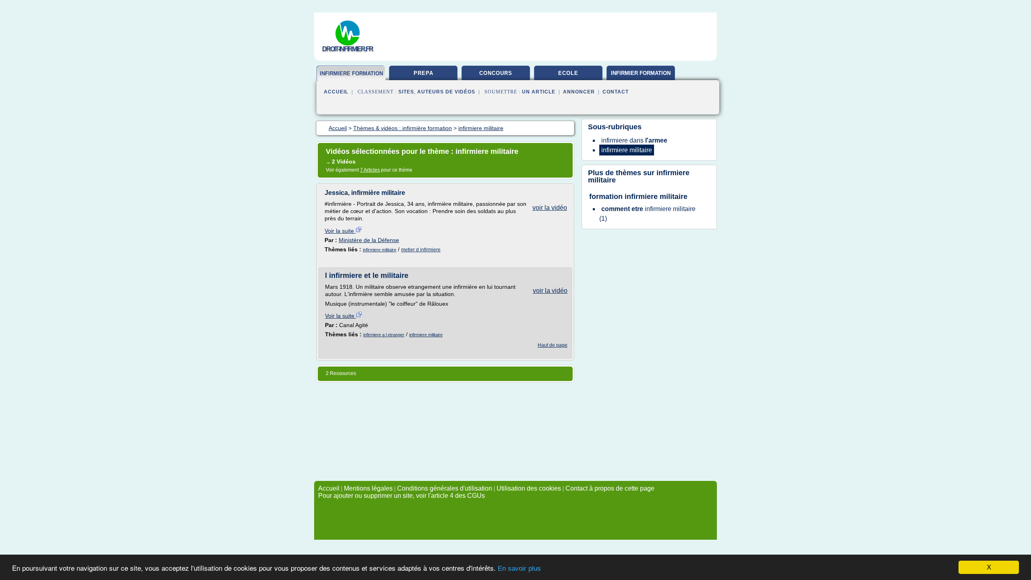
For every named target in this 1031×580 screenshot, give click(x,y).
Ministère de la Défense (369, 240)
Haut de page (552, 345)
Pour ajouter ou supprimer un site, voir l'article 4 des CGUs (401, 495)
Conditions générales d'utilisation (444, 488)
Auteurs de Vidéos (446, 92)
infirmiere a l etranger (383, 334)
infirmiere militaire (379, 249)
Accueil (336, 92)
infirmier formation (641, 73)
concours (495, 73)
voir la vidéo (549, 207)
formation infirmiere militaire (638, 197)
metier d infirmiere (421, 250)
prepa (423, 73)
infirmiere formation (351, 73)
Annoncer (579, 92)
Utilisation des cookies (529, 488)
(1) (647, 213)
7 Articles (370, 170)
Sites (406, 92)
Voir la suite (340, 231)
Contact (615, 92)
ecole (568, 73)
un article (538, 92)
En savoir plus (519, 568)
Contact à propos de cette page (609, 488)
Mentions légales (368, 488)
